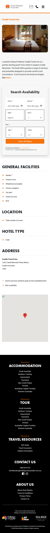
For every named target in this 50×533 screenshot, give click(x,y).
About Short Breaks (25, 490)
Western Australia (25, 391)
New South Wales (25, 383)
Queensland (25, 377)
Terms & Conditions (25, 493)
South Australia (25, 371)
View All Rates (25, 141)
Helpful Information (25, 451)
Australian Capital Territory (25, 388)
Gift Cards (25, 445)
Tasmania (25, 380)
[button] (4, 39)
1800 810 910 (25, 467)
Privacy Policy (25, 496)
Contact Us (25, 499)
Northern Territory (25, 374)
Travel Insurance (25, 448)
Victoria (25, 385)
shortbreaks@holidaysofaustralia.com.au (25, 470)
